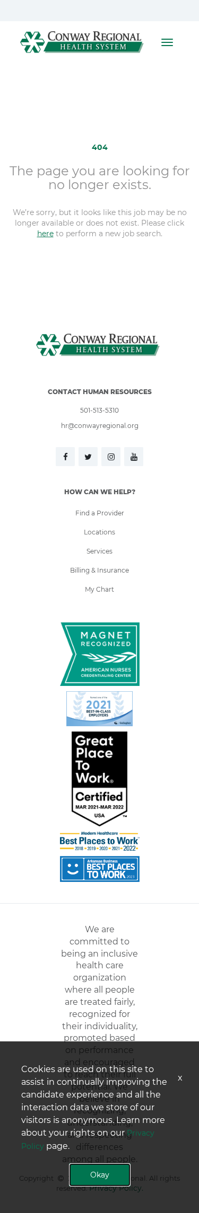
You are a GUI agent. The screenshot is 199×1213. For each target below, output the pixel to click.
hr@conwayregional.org (100, 425)
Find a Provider (99, 513)
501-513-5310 (99, 410)
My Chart (99, 589)
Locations (99, 532)
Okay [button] (99, 1175)
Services (99, 551)
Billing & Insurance (99, 570)
